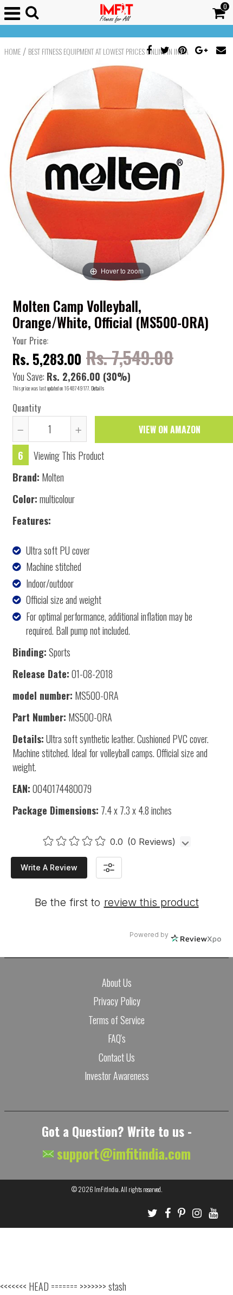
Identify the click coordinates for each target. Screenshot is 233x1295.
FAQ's (117, 1038)
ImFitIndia (106, 1189)
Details (97, 388)
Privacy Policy (116, 1001)
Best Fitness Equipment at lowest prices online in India (108, 51)
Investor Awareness (117, 1076)
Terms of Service (116, 1020)
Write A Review (49, 867)
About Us (117, 982)
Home (12, 51)
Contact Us (117, 1057)
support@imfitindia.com (122, 1153)
